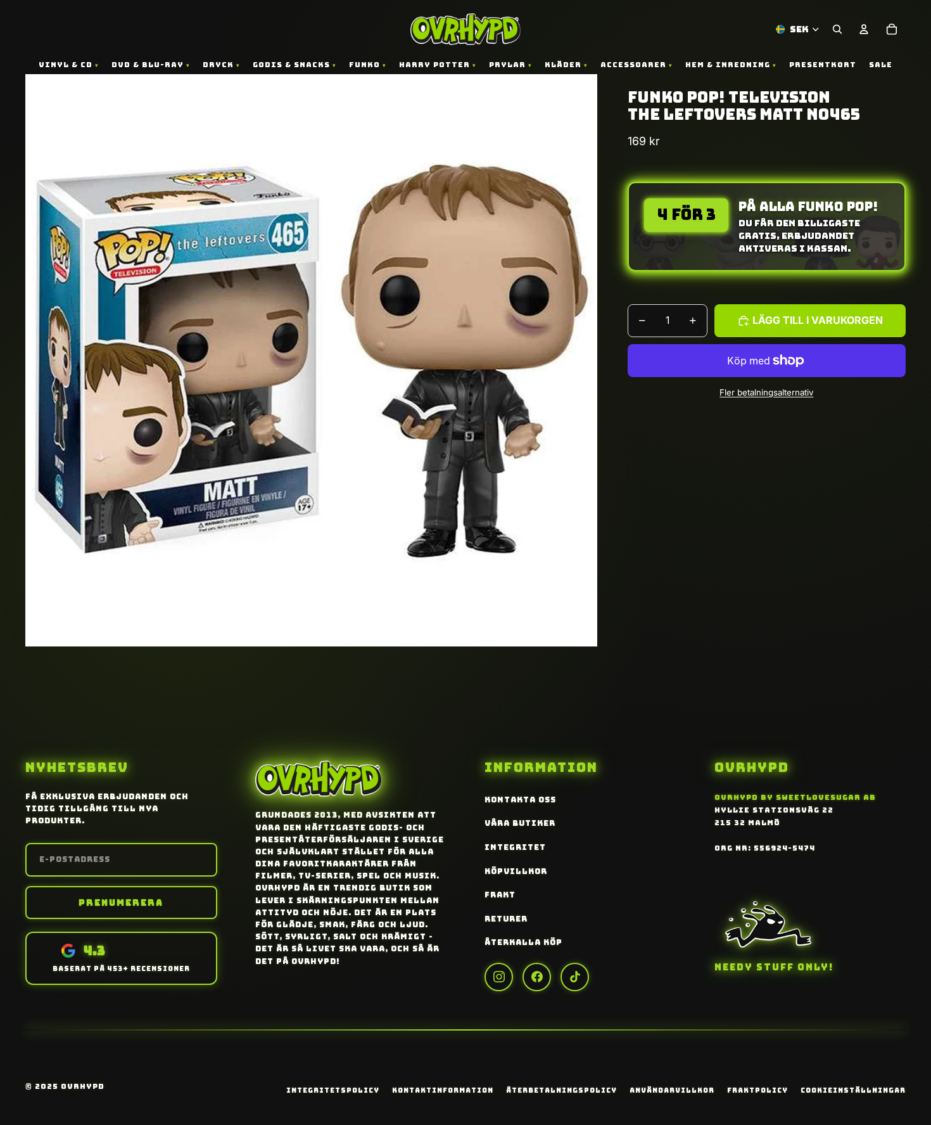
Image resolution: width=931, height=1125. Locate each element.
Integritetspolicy (332, 1090)
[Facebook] (536, 977)
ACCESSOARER (633, 64)
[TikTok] (574, 977)
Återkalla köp (523, 942)
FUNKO (364, 64)
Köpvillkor (515, 871)
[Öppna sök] (837, 29)
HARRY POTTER (434, 64)
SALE (880, 64)
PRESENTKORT (822, 64)
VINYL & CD (65, 64)
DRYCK (218, 64)
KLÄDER (563, 64)
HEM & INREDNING (727, 64)
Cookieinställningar (853, 1090)
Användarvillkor (672, 1090)
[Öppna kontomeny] (864, 29)
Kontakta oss (520, 800)
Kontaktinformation (442, 1090)
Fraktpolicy (757, 1090)
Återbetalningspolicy (561, 1090)
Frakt (500, 895)
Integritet (515, 847)
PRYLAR (507, 64)
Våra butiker (519, 823)
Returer (506, 919)
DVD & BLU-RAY (147, 64)
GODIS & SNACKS (291, 64)
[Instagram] (498, 977)
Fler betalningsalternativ (766, 392)
